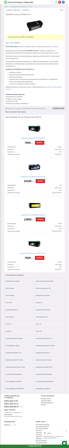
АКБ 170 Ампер (10, 295)
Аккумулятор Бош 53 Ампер (43, 360)
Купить (39, 142)
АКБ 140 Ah (9, 302)
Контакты (43, 404)
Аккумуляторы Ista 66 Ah (43, 352)
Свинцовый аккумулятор (42, 426)
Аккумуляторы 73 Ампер (43, 295)
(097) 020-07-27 (11, 404)
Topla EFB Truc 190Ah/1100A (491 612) (33, 215)
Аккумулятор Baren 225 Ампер (14, 338)
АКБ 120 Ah (39, 302)
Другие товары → (13, 42)
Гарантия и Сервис (46, 400)
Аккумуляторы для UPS (42, 428)
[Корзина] (59, 2)
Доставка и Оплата (46, 398)
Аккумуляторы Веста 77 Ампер (14, 360)
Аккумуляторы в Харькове (20, 2)
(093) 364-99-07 (11, 407)
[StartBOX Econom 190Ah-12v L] (34, 25)
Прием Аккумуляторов (47, 402)
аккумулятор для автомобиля (14, 374)
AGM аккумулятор (40, 438)
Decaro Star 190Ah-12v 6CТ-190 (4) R (33, 138)
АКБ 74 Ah (39, 331)
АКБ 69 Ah (8, 331)
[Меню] (63, 2)
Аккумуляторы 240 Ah (12, 309)
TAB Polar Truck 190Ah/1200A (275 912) (33, 176)
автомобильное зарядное (43, 388)
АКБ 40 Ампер (10, 317)
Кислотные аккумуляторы (42, 424)
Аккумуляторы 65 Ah (41, 317)
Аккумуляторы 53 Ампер (12, 281)
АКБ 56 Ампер (10, 288)
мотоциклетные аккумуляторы (44, 381)
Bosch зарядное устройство (13, 381)
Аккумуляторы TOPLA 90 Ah (44, 338)
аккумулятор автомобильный (44, 374)
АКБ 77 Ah (38, 324)
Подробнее (55, 46)
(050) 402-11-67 (11, 401)
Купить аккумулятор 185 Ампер (45, 281)
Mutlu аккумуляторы (41, 440)
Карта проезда (8, 414)
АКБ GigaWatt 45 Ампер (12, 345)
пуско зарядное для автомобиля (15, 388)
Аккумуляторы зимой (41, 442)
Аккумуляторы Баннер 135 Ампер (45, 345)
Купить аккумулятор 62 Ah (43, 288)
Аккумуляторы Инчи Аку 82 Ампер (15, 367)
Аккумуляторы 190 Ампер (43, 309)
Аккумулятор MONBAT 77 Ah (13, 352)
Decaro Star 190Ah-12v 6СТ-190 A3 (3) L (33, 253)
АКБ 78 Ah (8, 324)
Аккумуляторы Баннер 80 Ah (44, 367)
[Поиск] (56, 2)
